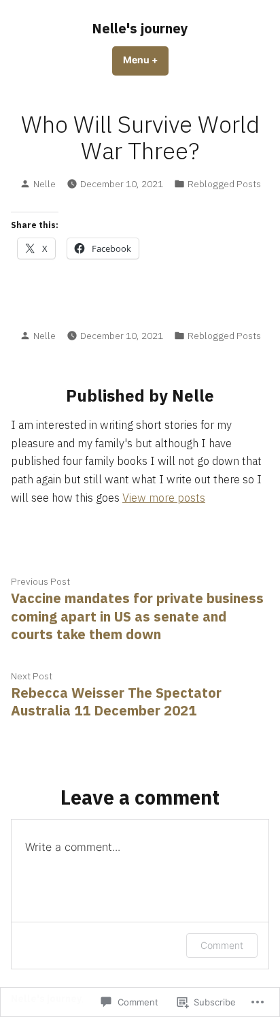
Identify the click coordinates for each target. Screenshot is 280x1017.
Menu (146, 59)
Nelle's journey (140, 28)
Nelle (44, 184)
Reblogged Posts (224, 184)
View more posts (163, 497)
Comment (221, 945)
